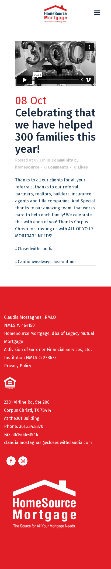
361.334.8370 (31, 426)
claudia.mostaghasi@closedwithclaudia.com (48, 442)
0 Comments (56, 167)
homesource (27, 167)
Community (62, 160)
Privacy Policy (17, 365)
